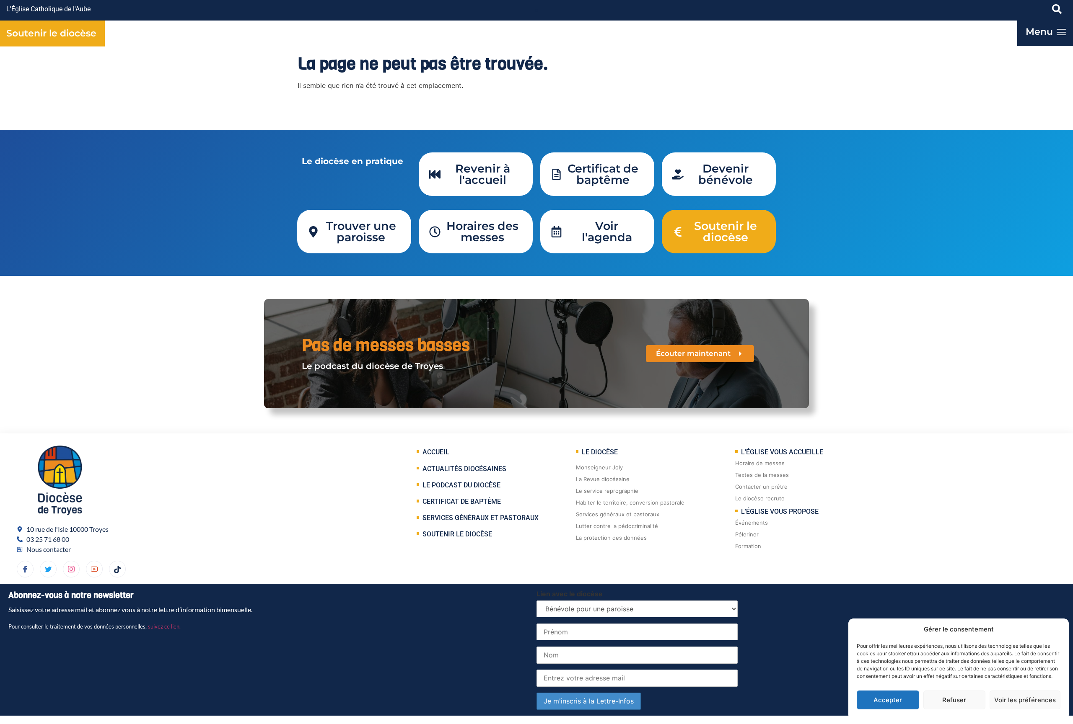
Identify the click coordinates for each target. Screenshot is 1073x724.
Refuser (954, 700)
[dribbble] (71, 569)
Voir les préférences (1025, 700)
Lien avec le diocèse (569, 594)
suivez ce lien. (164, 626)
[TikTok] (117, 569)
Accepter (887, 700)
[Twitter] (48, 569)
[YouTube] (94, 569)
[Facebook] (25, 569)
